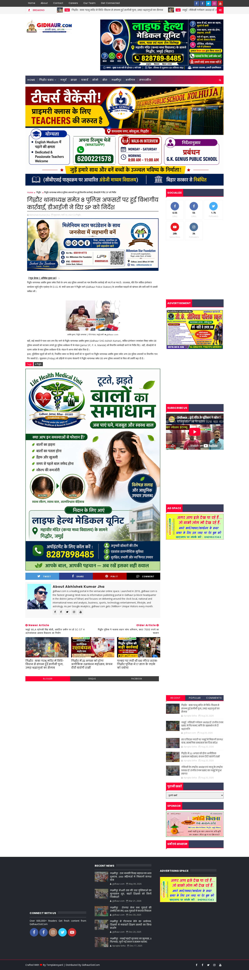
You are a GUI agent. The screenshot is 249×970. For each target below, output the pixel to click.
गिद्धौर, (78, 214)
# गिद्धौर (38, 364)
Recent (176, 698)
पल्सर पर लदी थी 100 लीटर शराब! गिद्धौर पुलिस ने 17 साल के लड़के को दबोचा (137, 664)
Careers (73, 3)
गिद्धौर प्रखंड (46, 80)
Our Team (89, 3)
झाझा (74, 80)
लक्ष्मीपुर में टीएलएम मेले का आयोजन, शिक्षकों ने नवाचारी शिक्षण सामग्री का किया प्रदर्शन (130, 925)
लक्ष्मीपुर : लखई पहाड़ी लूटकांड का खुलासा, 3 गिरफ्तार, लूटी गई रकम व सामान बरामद (130, 940)
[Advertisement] (92, 708)
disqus (92, 678)
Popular (195, 698)
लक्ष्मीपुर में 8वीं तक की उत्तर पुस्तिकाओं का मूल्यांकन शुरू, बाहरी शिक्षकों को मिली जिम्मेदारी (130, 894)
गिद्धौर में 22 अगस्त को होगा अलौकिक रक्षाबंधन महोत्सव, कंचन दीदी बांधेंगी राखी (91, 664)
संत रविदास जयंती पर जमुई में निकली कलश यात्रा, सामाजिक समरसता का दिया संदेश (202, 741)
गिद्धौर (38, 192)
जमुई (124, 10)
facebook (136, 678)
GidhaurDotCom (91, 964)
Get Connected (110, 3)
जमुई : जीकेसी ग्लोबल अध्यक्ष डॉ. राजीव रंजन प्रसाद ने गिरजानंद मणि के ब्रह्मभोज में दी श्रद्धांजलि (177, 10)
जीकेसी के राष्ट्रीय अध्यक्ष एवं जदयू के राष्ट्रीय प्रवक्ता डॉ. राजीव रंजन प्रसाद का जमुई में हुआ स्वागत (202, 770)
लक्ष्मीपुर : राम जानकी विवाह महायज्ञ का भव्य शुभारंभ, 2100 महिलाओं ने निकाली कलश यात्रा (130, 877)
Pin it (114, 576)
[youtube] (220, 3)
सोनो (95, 80)
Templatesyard (54, 964)
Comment (148, 576)
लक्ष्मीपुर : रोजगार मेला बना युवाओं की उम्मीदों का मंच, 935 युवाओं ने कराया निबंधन (130, 909)
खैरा (104, 80)
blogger (47, 678)
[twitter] (208, 3)
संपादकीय (145, 80)
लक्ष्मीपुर (116, 80)
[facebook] (196, 3)
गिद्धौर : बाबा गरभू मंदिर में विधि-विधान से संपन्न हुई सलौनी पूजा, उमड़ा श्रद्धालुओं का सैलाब (63, 10)
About (44, 3)
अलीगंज (130, 80)
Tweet (47, 576)
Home (31, 3)
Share (80, 576)
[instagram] (214, 3)
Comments (214, 698)
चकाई (84, 80)
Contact (58, 3)
